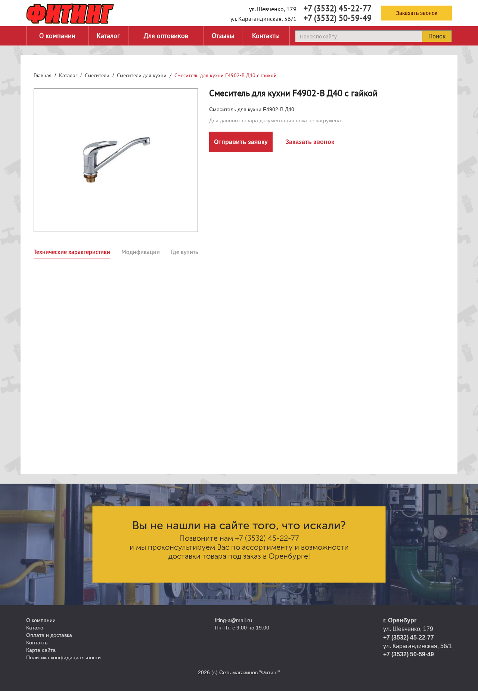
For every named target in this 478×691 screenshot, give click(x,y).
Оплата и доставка (49, 635)
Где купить (184, 251)
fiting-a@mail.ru (233, 620)
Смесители (97, 75)
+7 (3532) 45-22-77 (338, 8)
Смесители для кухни (142, 75)
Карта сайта (41, 650)
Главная (43, 75)
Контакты (266, 35)
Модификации (140, 251)
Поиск (437, 36)
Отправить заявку (241, 142)
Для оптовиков (166, 35)
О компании (57, 35)
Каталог (108, 35)
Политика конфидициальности (63, 657)
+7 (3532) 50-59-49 (338, 18)
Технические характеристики (72, 251)
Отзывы (223, 35)
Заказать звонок (416, 12)
